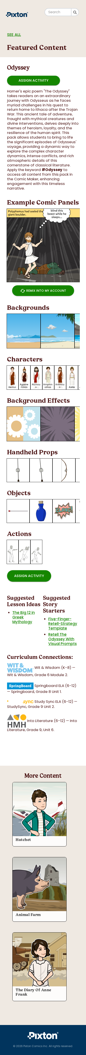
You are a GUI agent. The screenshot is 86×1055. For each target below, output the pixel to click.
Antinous (59, 386)
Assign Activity (34, 80)
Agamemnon (24, 386)
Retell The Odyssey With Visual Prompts (62, 639)
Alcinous (36, 386)
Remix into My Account (43, 290)
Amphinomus (47, 386)
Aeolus (12, 387)
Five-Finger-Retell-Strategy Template (62, 623)
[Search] (75, 12)
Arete (72, 387)
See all (14, 34)
